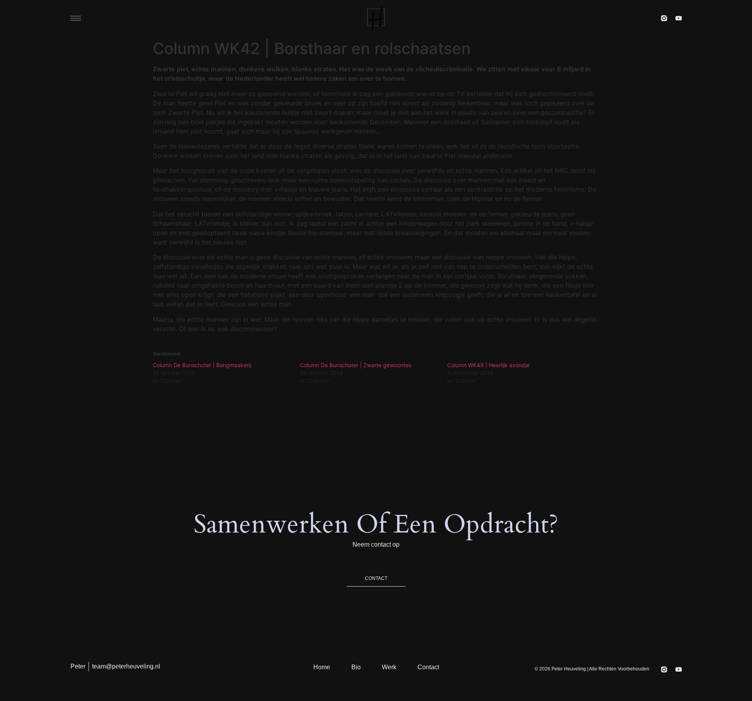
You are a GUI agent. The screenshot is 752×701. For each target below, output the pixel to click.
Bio (356, 667)
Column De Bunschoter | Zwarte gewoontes (355, 365)
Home (321, 667)
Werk (389, 667)
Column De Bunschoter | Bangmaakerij (202, 365)
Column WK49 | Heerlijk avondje (488, 365)
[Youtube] (679, 18)
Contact (428, 667)
